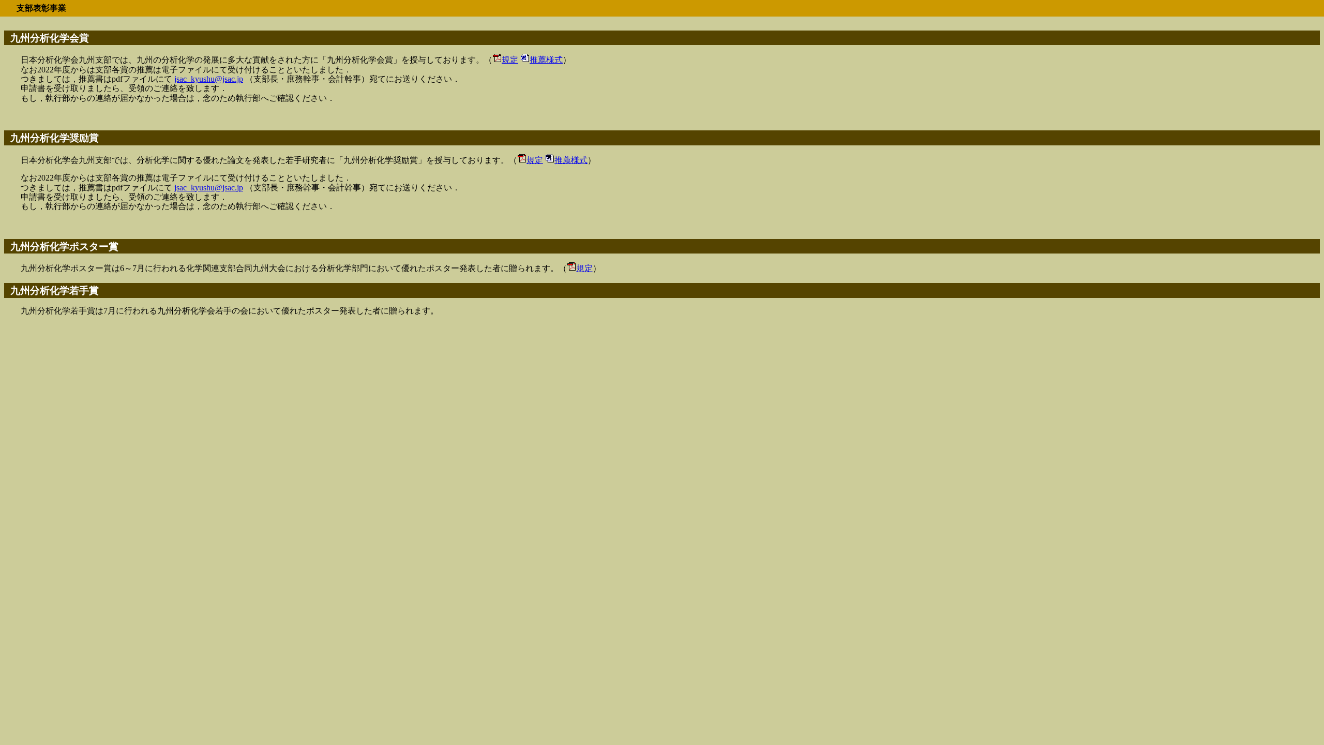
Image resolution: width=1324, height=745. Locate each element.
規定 (510, 59)
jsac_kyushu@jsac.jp (208, 78)
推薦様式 (546, 59)
